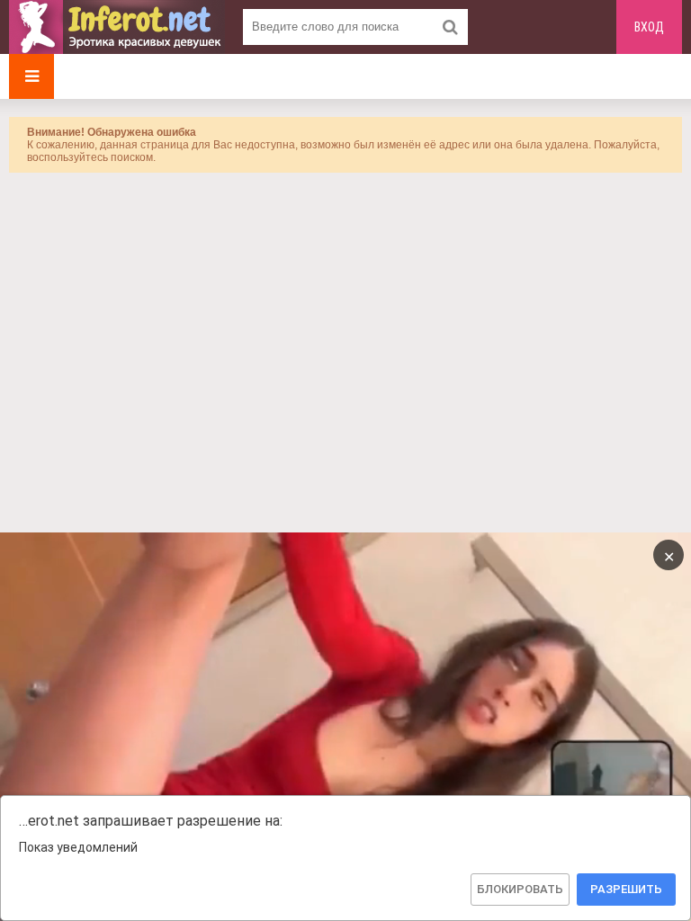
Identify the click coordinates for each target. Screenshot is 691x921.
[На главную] (117, 27)
